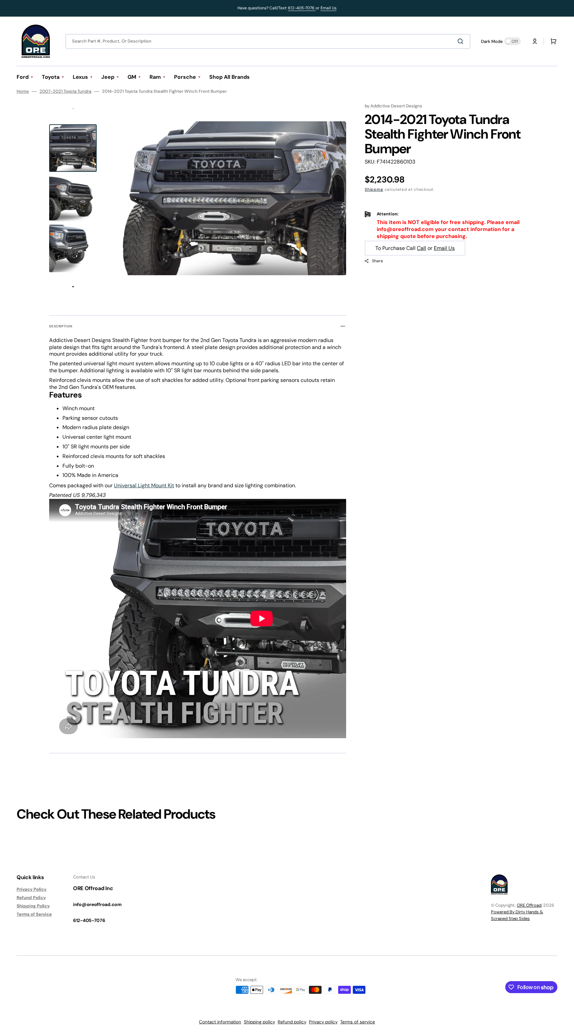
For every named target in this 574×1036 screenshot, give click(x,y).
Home (23, 91)
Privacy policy (323, 1022)
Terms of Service (34, 914)
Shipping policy (259, 1022)
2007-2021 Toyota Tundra (65, 91)
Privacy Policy (32, 889)
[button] (534, 41)
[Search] (461, 41)
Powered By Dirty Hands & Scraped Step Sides (517, 915)
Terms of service (357, 1022)
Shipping (374, 189)
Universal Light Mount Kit (144, 485)
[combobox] (267, 41)
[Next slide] (73, 287)
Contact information (220, 1022)
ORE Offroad (529, 905)
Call (421, 248)
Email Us (328, 8)
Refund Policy (31, 897)
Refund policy (292, 1022)
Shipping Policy (33, 906)
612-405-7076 (302, 8)
